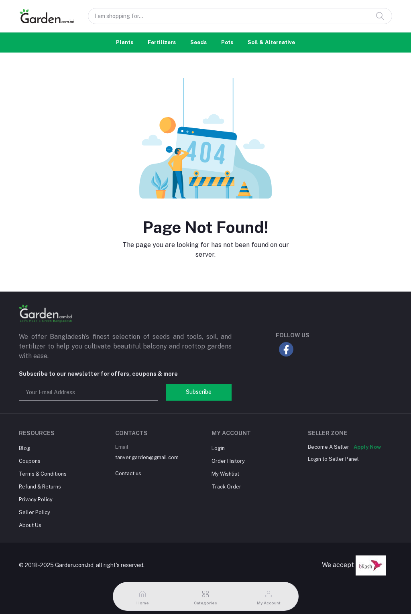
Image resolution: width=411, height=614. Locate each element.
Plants (124, 42)
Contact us (128, 473)
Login (218, 448)
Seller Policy (34, 512)
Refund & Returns (40, 487)
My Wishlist (225, 474)
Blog (24, 448)
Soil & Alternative (271, 42)
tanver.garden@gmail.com (147, 457)
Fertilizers (162, 42)
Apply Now (367, 447)
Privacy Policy (36, 499)
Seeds (198, 42)
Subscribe (199, 392)
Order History (228, 461)
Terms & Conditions (43, 474)
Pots (227, 42)
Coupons (30, 461)
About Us (30, 525)
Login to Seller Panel (333, 459)
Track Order (226, 487)
